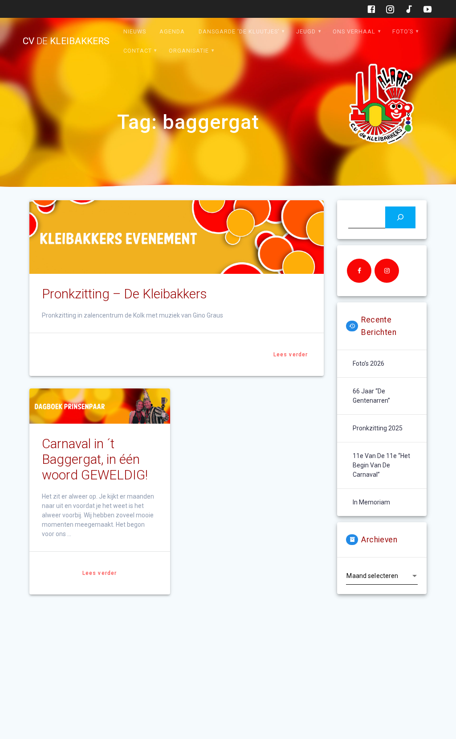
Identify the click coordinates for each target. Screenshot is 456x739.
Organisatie (189, 50)
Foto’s (402, 31)
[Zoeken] (400, 217)
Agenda (172, 31)
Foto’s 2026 (368, 363)
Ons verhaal (354, 31)
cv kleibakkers (66, 41)
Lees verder (290, 354)
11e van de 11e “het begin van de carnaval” (381, 465)
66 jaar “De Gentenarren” (371, 396)
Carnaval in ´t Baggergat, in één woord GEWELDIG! (95, 459)
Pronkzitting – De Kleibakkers (124, 293)
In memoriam (371, 502)
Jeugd (306, 31)
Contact (137, 50)
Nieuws (134, 31)
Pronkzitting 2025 (378, 428)
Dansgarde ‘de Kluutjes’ (239, 31)
